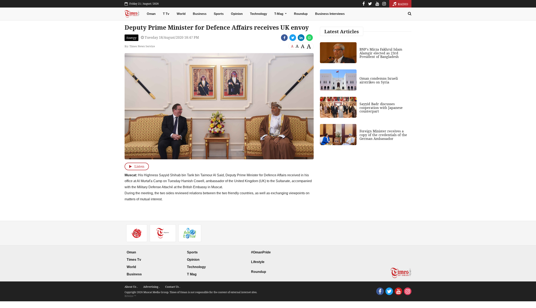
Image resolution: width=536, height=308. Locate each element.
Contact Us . (172, 287)
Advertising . (151, 287)
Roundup (301, 13)
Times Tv (134, 259)
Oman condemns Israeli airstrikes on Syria (378, 80)
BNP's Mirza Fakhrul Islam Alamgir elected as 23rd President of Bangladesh (380, 53)
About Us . (131, 287)
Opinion (237, 13)
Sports (219, 13)
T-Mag (279, 13)
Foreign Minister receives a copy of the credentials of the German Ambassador (383, 135)
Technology (258, 13)
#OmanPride (261, 252)
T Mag (192, 274)
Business (199, 13)
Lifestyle (257, 262)
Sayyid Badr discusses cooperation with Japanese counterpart (381, 108)
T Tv (166, 13)
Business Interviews (330, 13)
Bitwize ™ (130, 296)
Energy (131, 38)
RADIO (402, 4)
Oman (151, 13)
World (181, 13)
